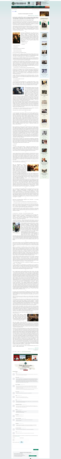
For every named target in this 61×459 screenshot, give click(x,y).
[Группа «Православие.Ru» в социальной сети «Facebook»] (13, 0)
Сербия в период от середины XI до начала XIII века (44, 85)
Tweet (12, 11)
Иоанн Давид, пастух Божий (44, 135)
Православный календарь (29, 4)
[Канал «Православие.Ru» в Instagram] (19, 0)
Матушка (44, 64)
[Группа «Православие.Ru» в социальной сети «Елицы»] (17, 0)
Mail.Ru (19, 437)
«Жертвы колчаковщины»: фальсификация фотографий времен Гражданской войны (44, 174)
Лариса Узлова (36, 347)
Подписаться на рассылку (47, 0)
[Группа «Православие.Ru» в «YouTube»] (16, 0)
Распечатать (38, 9)
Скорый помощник (44, 73)
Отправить (36, 449)
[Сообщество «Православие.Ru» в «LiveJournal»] (15, 0)
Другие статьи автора (45, 32)
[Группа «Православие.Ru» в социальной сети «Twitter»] (14, 0)
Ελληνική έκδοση (33, 2)
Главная (12, 9)
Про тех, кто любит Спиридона (44, 144)
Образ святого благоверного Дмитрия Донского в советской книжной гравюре (44, 95)
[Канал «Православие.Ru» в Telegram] (18, 0)
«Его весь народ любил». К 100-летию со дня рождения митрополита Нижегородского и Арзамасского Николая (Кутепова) (44, 163)
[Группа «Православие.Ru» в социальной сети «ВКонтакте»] (11, 0)
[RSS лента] (20, 0)
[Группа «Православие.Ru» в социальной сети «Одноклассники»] (12, 0)
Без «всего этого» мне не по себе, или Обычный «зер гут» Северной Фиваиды (44, 114)
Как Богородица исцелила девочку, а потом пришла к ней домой (44, 153)
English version (33, 4)
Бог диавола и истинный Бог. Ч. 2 (44, 123)
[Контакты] (21, 0)
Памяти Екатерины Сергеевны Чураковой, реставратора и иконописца (44, 55)
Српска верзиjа (33, 3)
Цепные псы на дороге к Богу (44, 104)
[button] (37, 5)
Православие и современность (34, 15)
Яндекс (17, 437)
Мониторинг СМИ (15, 9)
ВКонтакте (16, 437)
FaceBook (15, 437)
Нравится (14, 11)
